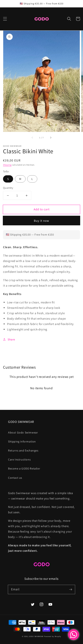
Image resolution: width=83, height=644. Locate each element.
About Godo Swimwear (23, 432)
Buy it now (41, 221)
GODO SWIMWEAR (36, 636)
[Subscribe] (70, 589)
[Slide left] (32, 137)
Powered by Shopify (52, 636)
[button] (5, 18)
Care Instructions (19, 459)
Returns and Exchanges (23, 450)
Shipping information (22, 441)
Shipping (7, 165)
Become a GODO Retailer (24, 468)
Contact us (15, 477)
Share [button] (11, 339)
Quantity (8, 188)
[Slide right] (50, 137)
